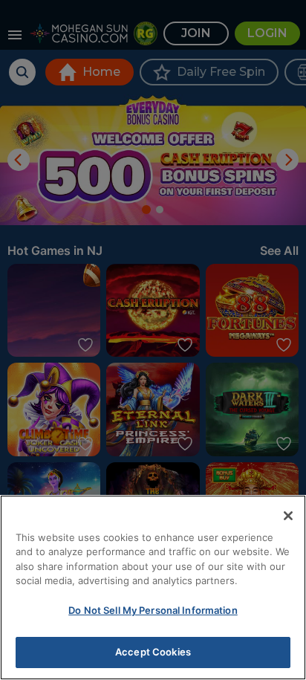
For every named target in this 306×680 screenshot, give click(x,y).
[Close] (288, 515)
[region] (153, 587)
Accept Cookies (153, 652)
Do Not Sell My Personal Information (153, 610)
